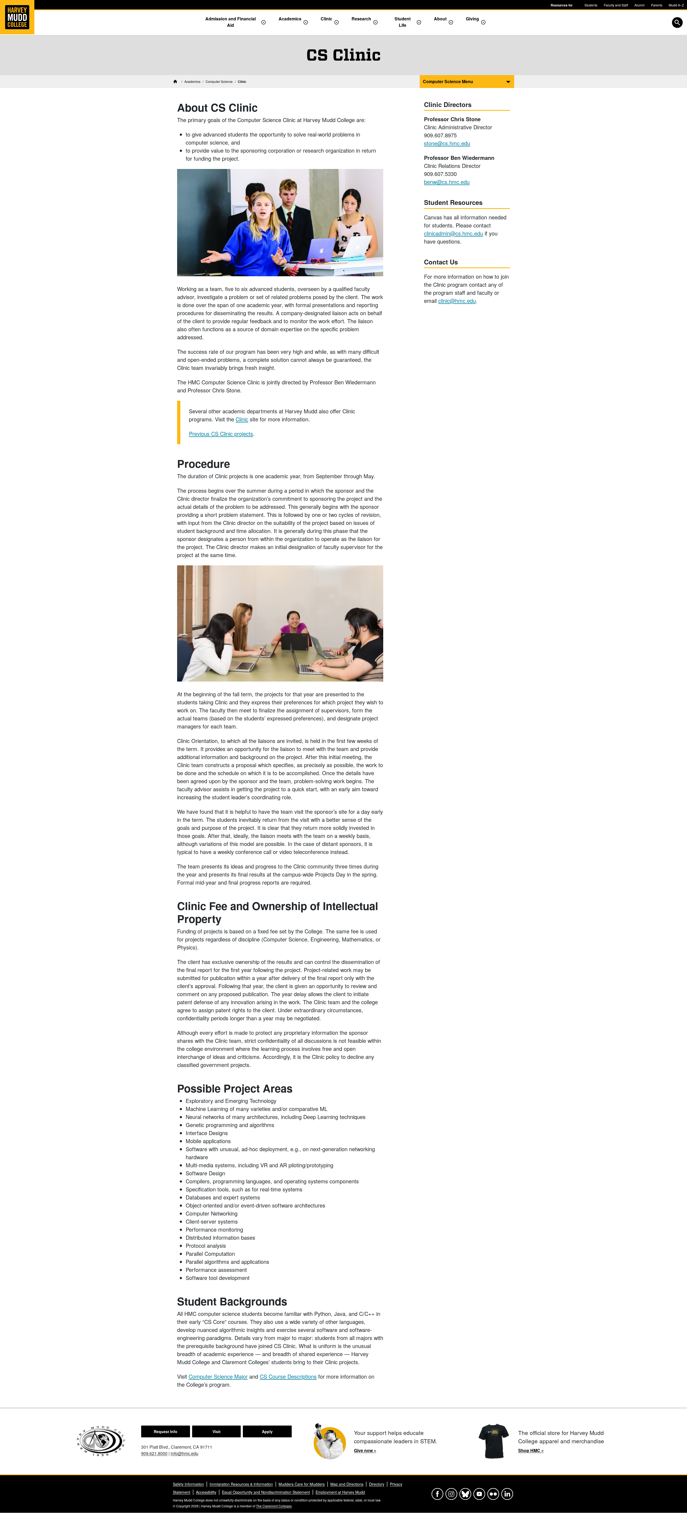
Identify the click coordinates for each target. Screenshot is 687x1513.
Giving (472, 19)
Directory (376, 1484)
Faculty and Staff (616, 5)
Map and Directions (346, 1484)
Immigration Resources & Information (241, 1484)
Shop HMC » (531, 1450)
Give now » (365, 1450)
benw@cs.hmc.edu (447, 182)
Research (361, 19)
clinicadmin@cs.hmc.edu (453, 233)
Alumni (639, 5)
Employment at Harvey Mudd (340, 1492)
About (440, 19)
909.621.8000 (154, 1453)
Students (590, 5)
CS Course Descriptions (288, 1376)
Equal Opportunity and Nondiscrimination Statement (266, 1492)
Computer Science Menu (448, 81)
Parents (656, 5)
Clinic (326, 19)
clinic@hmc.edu (457, 300)
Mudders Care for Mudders (302, 1484)
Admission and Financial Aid (230, 22)
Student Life (402, 22)
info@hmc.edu (184, 1453)
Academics (290, 19)
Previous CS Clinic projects (221, 433)
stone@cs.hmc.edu (447, 143)
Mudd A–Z (676, 5)
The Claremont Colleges (274, 1506)
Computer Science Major (218, 1376)
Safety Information (188, 1484)
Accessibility (206, 1492)
